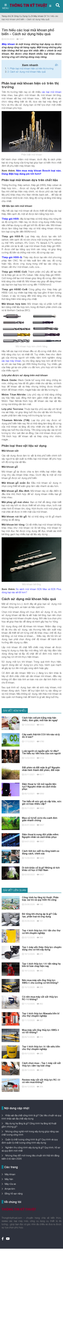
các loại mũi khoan (51, 91)
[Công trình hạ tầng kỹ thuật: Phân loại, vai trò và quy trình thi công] (11, 902)
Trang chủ (6, 16)
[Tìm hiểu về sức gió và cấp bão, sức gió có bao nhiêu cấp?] (11, 806)
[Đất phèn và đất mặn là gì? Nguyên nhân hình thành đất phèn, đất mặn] (11, 772)
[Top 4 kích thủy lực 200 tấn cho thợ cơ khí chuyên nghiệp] (11, 935)
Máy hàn (9, 1179)
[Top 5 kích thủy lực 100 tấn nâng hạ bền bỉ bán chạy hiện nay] (11, 968)
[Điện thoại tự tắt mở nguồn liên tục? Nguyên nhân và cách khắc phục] (11, 789)
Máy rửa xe (10, 1184)
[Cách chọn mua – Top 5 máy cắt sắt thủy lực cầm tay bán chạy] (11, 1068)
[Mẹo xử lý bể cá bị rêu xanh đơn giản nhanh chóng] (11, 823)
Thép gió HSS (10, 218)
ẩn (56, 65)
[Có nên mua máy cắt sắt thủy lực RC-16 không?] (11, 1002)
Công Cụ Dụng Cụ (22, 16)
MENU (5, 8)
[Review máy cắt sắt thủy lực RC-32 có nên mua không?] (11, 1084)
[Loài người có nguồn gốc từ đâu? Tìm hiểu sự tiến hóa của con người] (11, 756)
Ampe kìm (10, 1188)
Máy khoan (38, 16)
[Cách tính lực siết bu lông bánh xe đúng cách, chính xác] (11, 856)
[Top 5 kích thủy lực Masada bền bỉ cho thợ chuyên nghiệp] (11, 1018)
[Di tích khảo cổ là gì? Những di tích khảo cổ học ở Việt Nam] (11, 872)
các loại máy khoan (11, 360)
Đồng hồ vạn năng (14, 1193)
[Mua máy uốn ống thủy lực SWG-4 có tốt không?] (11, 1035)
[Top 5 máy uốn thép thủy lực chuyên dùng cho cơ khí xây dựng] (11, 952)
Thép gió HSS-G (12, 257)
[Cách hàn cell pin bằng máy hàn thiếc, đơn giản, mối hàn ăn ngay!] (11, 723)
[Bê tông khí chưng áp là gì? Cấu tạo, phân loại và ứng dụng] (11, 919)
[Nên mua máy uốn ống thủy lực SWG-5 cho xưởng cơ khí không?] (11, 985)
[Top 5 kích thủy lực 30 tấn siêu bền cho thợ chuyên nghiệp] (11, 1051)
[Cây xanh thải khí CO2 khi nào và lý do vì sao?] (11, 739)
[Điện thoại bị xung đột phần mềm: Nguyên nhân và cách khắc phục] (11, 839)
